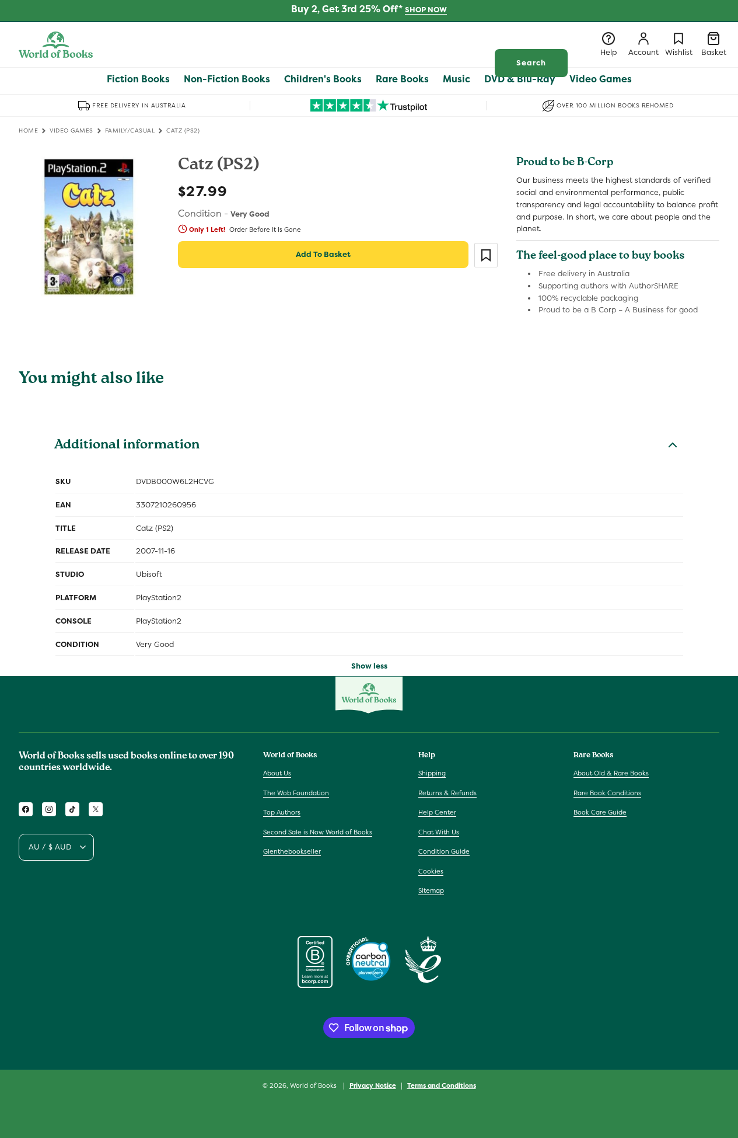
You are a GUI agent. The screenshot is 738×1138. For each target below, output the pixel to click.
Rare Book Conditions (607, 792)
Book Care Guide (600, 812)
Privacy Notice (372, 1085)
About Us (277, 773)
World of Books (314, 1085)
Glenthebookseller (292, 851)
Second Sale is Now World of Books (317, 832)
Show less (369, 666)
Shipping (432, 773)
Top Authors (281, 812)
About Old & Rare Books (611, 773)
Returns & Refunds (447, 792)
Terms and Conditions (441, 1085)
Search (531, 62)
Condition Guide (444, 851)
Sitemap (431, 890)
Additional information (127, 446)
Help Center (437, 812)
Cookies (430, 871)
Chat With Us (438, 832)
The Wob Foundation (296, 792)
